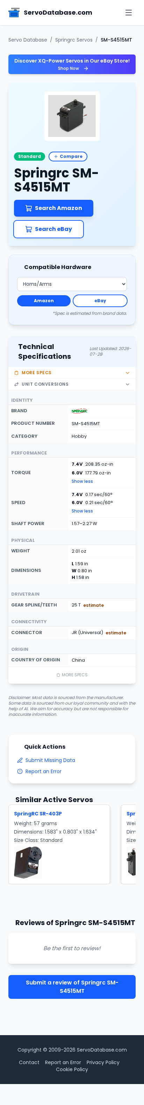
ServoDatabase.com (102, 1049)
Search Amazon (58, 208)
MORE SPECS (75, 675)
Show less (82, 481)
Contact (29, 1062)
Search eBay (53, 229)
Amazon (44, 301)
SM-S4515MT (116, 39)
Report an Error (44, 771)
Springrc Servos (74, 39)
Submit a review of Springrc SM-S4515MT (72, 987)
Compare (71, 156)
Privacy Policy (103, 1062)
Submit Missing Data (50, 760)
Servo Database (27, 39)
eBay (100, 301)
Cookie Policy (72, 1069)
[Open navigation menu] (129, 13)
